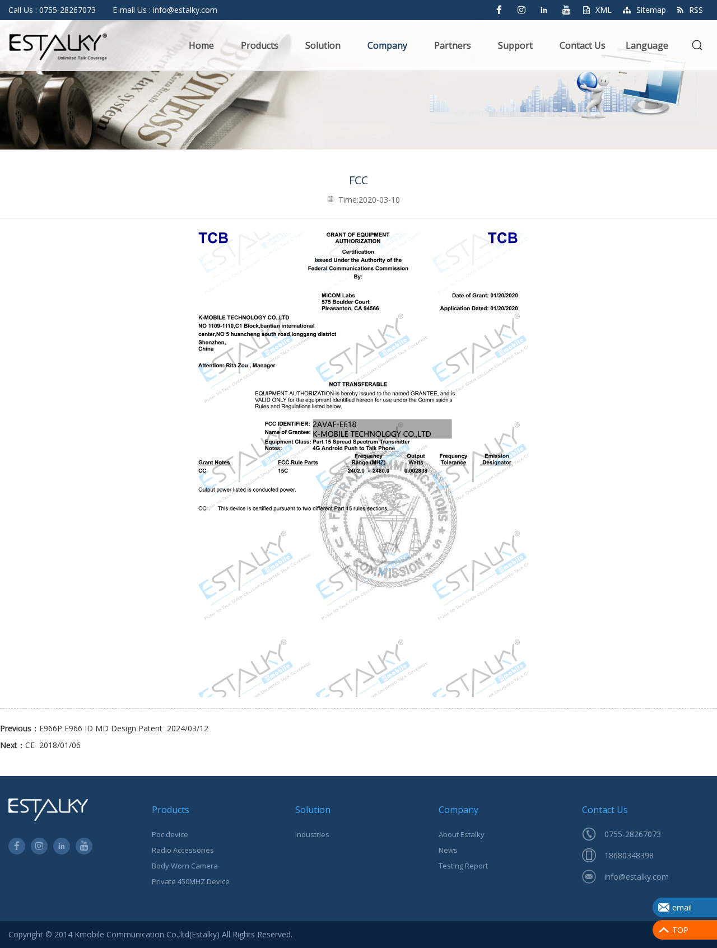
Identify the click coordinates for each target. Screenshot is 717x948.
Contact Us (583, 45)
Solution (323, 45)
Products (259, 45)
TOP (680, 929)
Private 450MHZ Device (191, 881)
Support (515, 45)
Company (387, 45)
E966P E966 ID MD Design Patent (100, 728)
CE (30, 745)
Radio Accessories (183, 850)
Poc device (170, 834)
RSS (696, 9)
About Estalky (462, 834)
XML (603, 9)
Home (201, 45)
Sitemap (651, 9)
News (448, 850)
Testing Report (463, 866)
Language (647, 45)
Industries (312, 834)
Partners (452, 45)
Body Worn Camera (185, 866)
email (682, 907)
